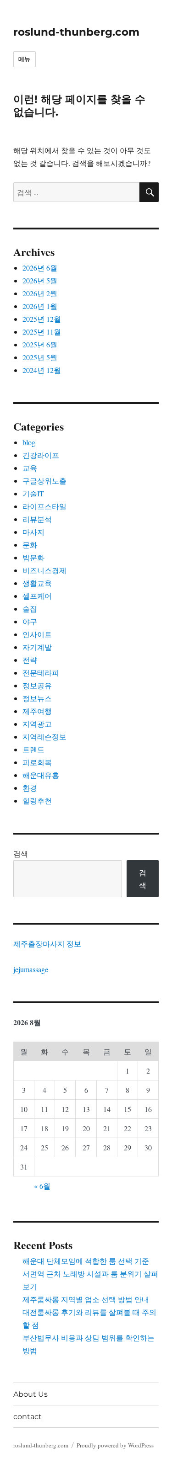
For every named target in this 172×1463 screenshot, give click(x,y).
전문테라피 (40, 672)
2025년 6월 (39, 344)
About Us (30, 1394)
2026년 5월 (39, 280)
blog (28, 442)
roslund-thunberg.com (76, 32)
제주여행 (37, 711)
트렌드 (33, 749)
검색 (20, 853)
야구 (29, 621)
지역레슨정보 (44, 736)
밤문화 (33, 557)
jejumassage (30, 969)
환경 (29, 788)
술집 (29, 608)
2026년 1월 (39, 306)
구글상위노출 (44, 480)
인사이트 (37, 634)
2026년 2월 (39, 293)
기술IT (33, 493)
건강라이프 (40, 455)
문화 (29, 544)
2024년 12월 (41, 370)
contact (27, 1416)
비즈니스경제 (44, 570)
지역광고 (37, 724)
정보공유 (37, 685)
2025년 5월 (39, 357)
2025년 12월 (41, 319)
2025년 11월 (41, 331)
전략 (29, 660)
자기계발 (37, 647)
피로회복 (37, 762)
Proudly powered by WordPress (115, 1445)
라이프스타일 (44, 506)
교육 (29, 468)
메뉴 (24, 59)
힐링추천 (37, 800)
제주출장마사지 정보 (47, 943)
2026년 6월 (39, 267)
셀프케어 (37, 596)
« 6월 (42, 1186)
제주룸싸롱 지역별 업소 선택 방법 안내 (85, 1299)
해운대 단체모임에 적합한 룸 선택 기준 (85, 1261)
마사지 (33, 532)
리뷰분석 (37, 519)
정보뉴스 (37, 698)
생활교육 (37, 583)
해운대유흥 (40, 775)
